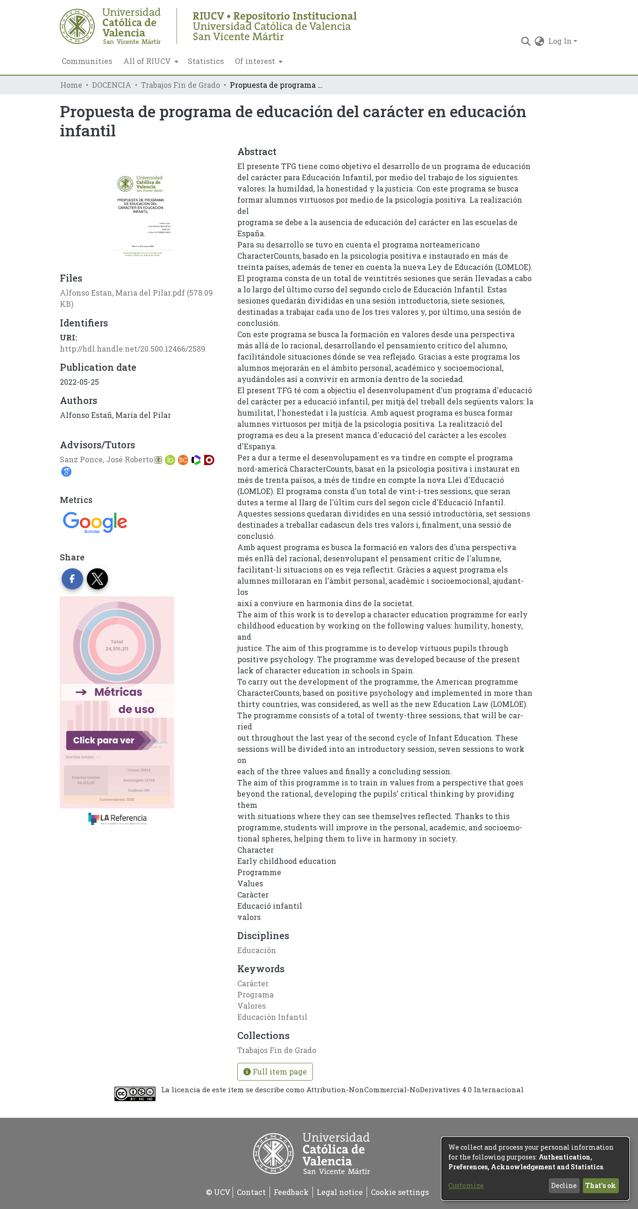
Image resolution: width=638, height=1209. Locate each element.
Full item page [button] (279, 1071)
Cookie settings (400, 1192)
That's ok (600, 1185)
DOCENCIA (111, 85)
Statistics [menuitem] (206, 61)
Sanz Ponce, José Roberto (106, 459)
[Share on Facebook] (72, 579)
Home (71, 85)
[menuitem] (149, 61)
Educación (256, 950)
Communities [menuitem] (87, 61)
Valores (251, 1006)
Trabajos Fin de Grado (180, 85)
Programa (255, 994)
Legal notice (340, 1192)
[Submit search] (526, 41)
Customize (466, 1185)
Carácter (253, 983)
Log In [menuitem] (560, 41)
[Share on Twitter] (97, 579)
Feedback (291, 1192)
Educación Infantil (272, 1017)
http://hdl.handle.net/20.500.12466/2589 (133, 349)
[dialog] (535, 1169)
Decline (564, 1185)
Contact (251, 1192)
